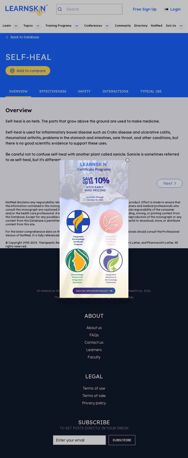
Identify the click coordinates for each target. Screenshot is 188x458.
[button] (94, 229)
